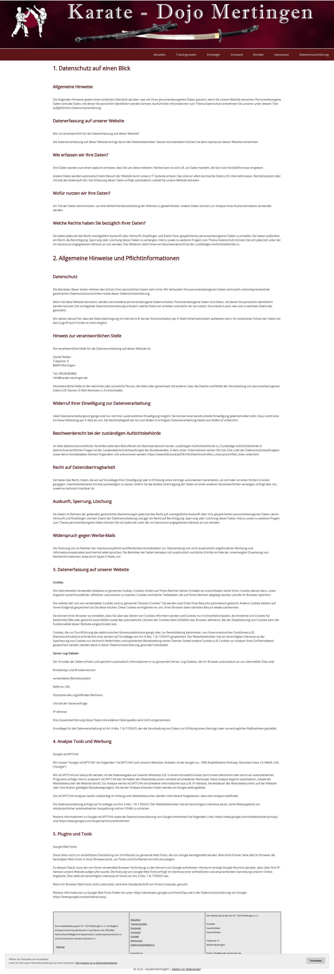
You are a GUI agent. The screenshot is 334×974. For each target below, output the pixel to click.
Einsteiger (213, 55)
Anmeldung (137, 953)
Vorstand (237, 55)
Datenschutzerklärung (314, 55)
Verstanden (316, 960)
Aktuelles (159, 55)
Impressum (281, 55)
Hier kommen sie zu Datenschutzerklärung (96, 963)
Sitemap (60, 946)
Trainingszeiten (186, 55)
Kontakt (258, 55)
